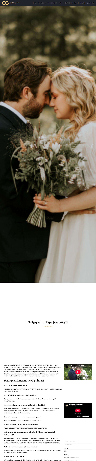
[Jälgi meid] (78, 3)
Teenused (42, 3)
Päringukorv (89, 3)
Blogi (60, 3)
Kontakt (67, 3)
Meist (35, 3)
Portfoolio (52, 3)
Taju (65, 451)
